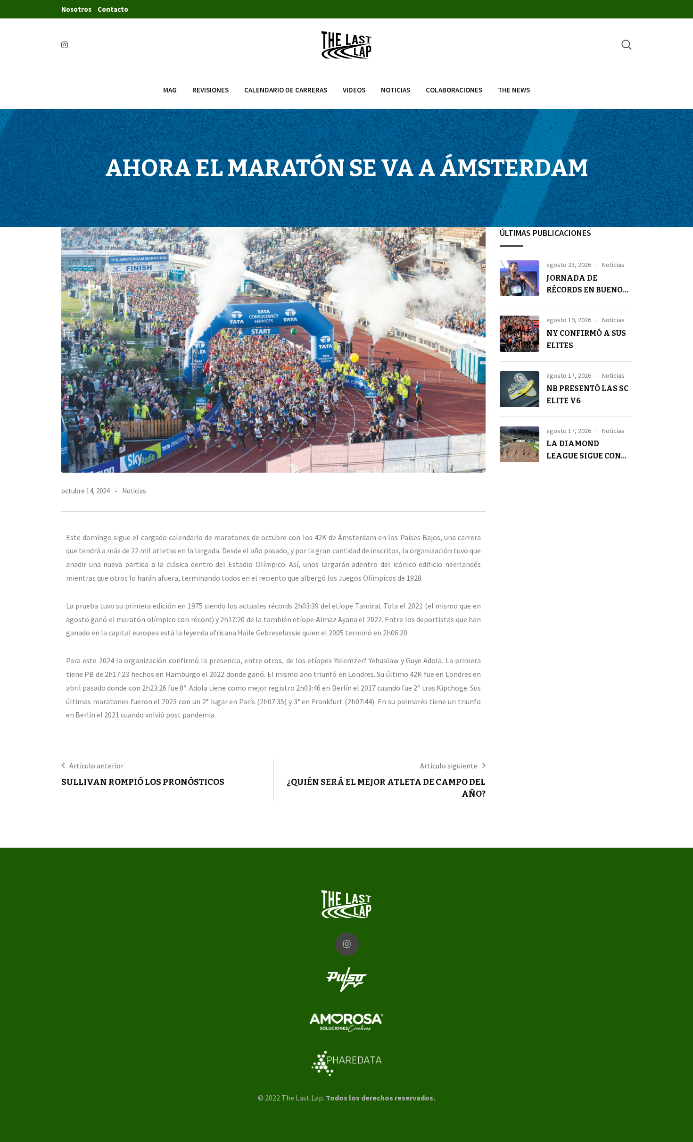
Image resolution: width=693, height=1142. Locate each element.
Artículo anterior (96, 765)
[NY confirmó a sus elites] (519, 333)
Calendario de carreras (285, 89)
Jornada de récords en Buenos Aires (586, 290)
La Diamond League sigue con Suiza (583, 455)
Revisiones (210, 89)
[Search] (626, 44)
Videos (354, 89)
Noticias (395, 89)
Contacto (113, 9)
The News (514, 89)
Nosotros (76, 9)
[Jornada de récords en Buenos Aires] (519, 278)
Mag (170, 89)
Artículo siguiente (449, 765)
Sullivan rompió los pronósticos (142, 782)
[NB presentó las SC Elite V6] (519, 389)
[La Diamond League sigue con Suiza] (519, 444)
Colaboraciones (454, 89)
